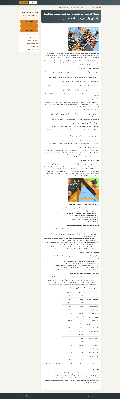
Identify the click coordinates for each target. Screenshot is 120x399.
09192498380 (75, 57)
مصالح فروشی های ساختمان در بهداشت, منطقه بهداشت (86, 372)
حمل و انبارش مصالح (33, 46)
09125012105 (61, 57)
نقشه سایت (57, 395)
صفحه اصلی (33, 2)
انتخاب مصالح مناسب (33, 40)
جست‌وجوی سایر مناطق (32, 49)
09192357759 (23, 2)
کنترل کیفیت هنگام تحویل (32, 43)
